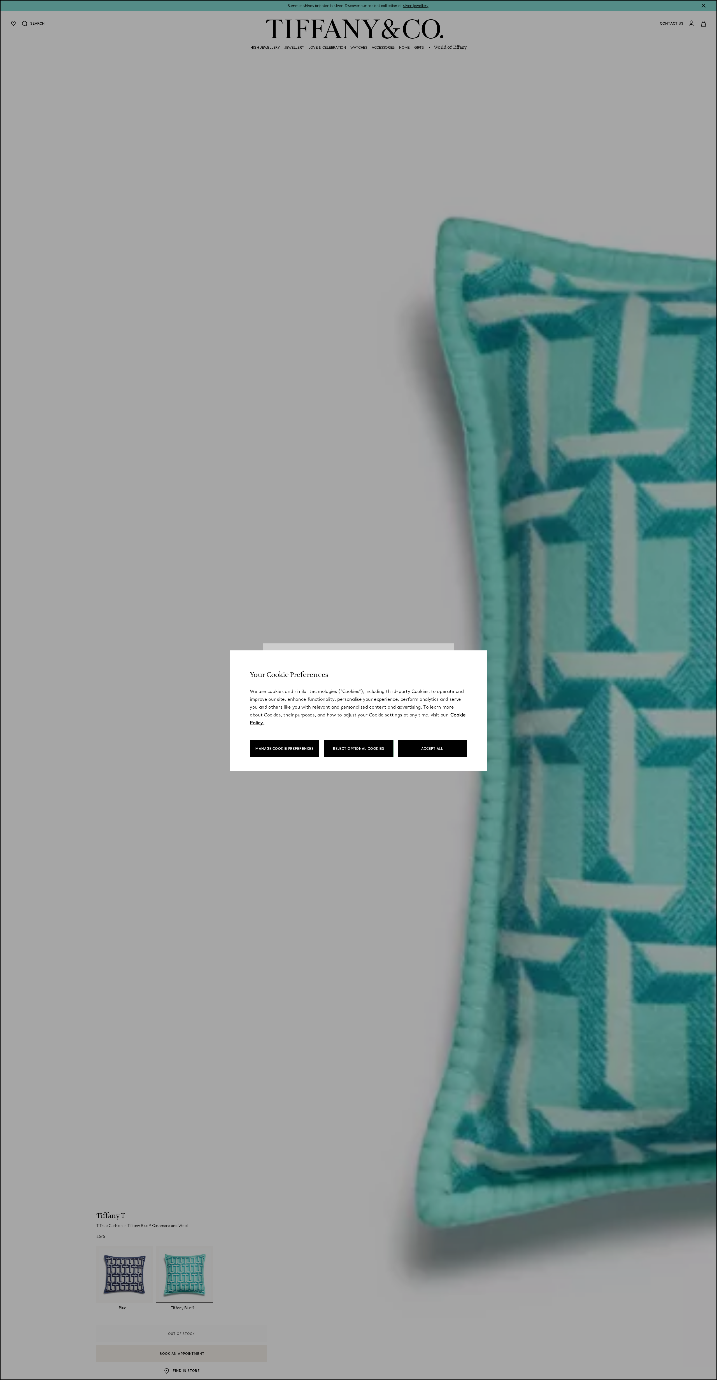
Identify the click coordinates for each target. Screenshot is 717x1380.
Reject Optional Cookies (358, 749)
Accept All (432, 749)
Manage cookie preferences (284, 749)
